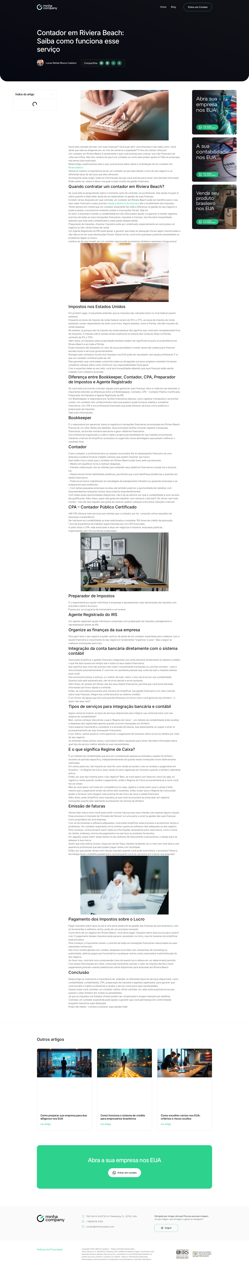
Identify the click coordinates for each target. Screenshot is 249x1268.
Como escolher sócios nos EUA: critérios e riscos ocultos (180, 1117)
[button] (101, 63)
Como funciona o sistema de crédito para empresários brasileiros (123, 1117)
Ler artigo (45, 1124)
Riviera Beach (75, 167)
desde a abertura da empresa (123, 203)
